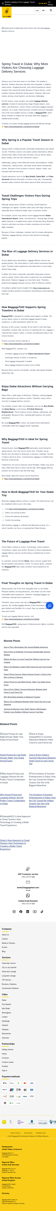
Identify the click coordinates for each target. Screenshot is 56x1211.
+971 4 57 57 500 (28, 877)
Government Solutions (10, 988)
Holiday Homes (7, 1050)
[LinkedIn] (27, 911)
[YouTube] (35, 911)
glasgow (5, 1029)
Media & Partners (8, 943)
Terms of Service (16, 1133)
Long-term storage (9, 976)
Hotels (4, 1054)
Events (4, 947)
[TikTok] (42, 911)
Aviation (5, 1066)
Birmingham (6, 1013)
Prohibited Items (41, 1133)
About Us (5, 935)
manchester (6, 1034)
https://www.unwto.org (41, 288)
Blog (3, 951)
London (4, 1017)
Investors (5, 1058)
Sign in (4, 1070)
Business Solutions (9, 984)
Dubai (4, 1000)
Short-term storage (9, 972)
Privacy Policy (28, 1133)
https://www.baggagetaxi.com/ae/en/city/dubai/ (21, 127)
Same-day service (9, 963)
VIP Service (6, 980)
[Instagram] (14, 911)
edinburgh (6, 1021)
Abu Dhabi (6, 1008)
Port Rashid (6, 1004)
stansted (5, 1038)
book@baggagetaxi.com (28, 888)
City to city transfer (9, 967)
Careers (5, 939)
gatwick (5, 1025)
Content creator (8, 1062)
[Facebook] (20, 911)
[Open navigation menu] (51, 10)
